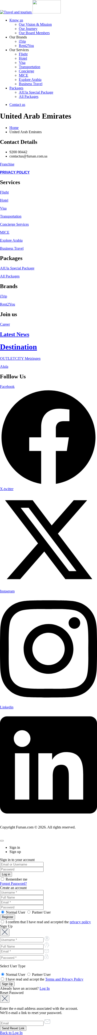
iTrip (22, 41)
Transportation (29, 67)
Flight (23, 54)
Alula (4, 366)
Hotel (23, 58)
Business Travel (30, 84)
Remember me (16, 879)
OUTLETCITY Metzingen (20, 358)
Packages (16, 88)
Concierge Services (14, 224)
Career (5, 324)
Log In (45, 988)
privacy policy (80, 922)
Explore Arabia (30, 80)
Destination (18, 347)
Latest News (14, 334)
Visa (22, 63)
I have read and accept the (44, 979)
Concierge (26, 71)
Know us (16, 20)
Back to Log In (11, 1033)
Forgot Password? (13, 884)
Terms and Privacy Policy (64, 979)
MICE (23, 75)
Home (14, 128)
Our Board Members (34, 33)
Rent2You (26, 46)
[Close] (2, 840)
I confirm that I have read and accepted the (48, 922)
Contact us (17, 105)
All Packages (28, 97)
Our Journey (28, 29)
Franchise (7, 164)
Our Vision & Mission (35, 24)
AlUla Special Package (36, 92)
